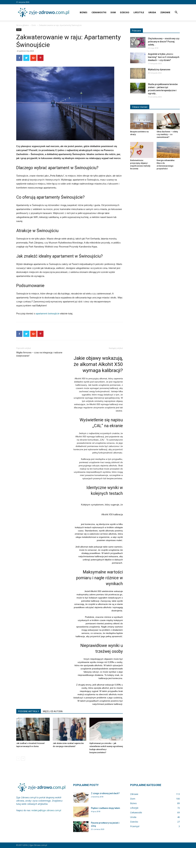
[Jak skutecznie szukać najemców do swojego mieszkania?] (69, 729)
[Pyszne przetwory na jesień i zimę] (81, 826)
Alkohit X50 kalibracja (112, 514)
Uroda (152, 12)
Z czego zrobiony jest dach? (105, 793)
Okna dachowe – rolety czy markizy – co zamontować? (167, 134)
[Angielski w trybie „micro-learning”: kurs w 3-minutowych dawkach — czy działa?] (137, 57)
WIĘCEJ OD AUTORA (53, 711)
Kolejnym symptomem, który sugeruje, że (102, 504)
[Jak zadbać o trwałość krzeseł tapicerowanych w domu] (33, 729)
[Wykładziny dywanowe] (137, 73)
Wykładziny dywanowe (159, 69)
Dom (113, 12)
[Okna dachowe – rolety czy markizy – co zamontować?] (168, 121)
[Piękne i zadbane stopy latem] (81, 812)
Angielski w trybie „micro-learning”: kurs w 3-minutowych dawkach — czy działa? (163, 57)
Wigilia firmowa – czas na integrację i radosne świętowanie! (39, 354)
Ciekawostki (99, 12)
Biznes (83, 12)
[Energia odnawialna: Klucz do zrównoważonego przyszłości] (168, 150)
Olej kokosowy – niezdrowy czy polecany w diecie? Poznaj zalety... (163, 41)
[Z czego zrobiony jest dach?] (81, 797)
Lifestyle (139, 12)
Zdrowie (165, 12)
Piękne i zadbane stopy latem (105, 808)
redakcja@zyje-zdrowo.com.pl (46, 810)
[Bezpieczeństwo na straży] (141, 121)
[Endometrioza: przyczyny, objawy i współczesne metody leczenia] (141, 150)
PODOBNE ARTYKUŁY (28, 711)
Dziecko (124, 12)
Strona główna (22, 25)
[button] (176, 12)
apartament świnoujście (47, 313)
